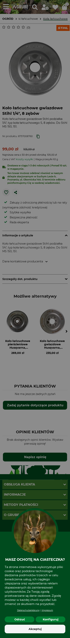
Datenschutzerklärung (28, 610)
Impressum (47, 610)
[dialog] (35, 319)
